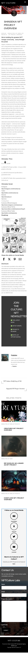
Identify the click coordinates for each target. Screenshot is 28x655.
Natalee (3, 33)
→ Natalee (14, 366)
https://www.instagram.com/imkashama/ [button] (11, 205)
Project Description (6, 599)
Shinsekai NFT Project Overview (13, 25)
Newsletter (14, 521)
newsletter (11, 33)
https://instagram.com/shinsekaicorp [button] (10, 188)
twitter (14, 542)
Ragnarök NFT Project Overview (15, 389)
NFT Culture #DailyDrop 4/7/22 (12, 381)
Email (3, 591)
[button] (5, 163)
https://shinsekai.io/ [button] (6, 197)
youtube (14, 552)
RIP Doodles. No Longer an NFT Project (14, 464)
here (14, 564)
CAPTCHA (4, 624)
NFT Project (12, 34)
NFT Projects (16, 493)
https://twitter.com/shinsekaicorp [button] (9, 192)
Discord (14, 531)
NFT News (18, 33)
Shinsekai (19, 34)
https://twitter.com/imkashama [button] (9, 213)
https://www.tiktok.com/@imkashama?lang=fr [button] (13, 209)
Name (3, 584)
